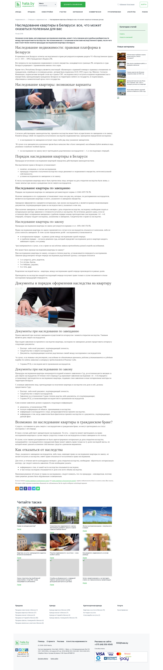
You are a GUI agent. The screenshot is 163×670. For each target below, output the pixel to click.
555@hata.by (122, 643)
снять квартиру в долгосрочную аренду (64, 481)
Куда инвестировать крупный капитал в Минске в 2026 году (136, 90)
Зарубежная (78, 12)
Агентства (131, 12)
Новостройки (47, 12)
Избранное (118, 5)
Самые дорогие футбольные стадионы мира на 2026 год (135, 73)
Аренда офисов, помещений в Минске (63, 618)
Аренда (18, 12)
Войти (143, 4)
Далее (19, 529)
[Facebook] (25, 488)
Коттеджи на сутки (89, 613)
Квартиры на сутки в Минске (94, 610)
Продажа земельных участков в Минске (29, 623)
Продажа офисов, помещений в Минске (29, 620)
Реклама (60, 641)
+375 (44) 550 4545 (104, 644)
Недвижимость (20, 19)
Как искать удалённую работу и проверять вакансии (136, 64)
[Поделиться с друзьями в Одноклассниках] (17, 488)
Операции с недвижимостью (37, 19)
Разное (145, 12)
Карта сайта (54, 658)
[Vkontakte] (21, 488)
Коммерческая (95, 12)
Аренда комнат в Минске (58, 613)
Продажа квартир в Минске (25, 613)
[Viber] (29, 488)
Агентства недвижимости (76, 641)
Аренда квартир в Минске (59, 610)
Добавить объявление (73, 4)
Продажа (31, 12)
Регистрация (130, 4)
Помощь (41, 641)
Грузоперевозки (114, 12)
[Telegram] (34, 488)
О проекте (51, 641)
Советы (122, 34)
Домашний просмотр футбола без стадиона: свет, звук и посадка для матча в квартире (136, 82)
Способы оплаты (100, 648)
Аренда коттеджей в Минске (59, 615)
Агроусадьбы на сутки (91, 615)
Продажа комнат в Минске (25, 615)
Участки (62, 12)
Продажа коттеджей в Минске (26, 618)
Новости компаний (126, 37)
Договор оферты (43, 658)
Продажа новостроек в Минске (26, 610)
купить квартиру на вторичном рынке (37, 481)
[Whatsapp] (38, 488)
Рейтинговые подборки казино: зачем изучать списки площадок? (136, 56)
